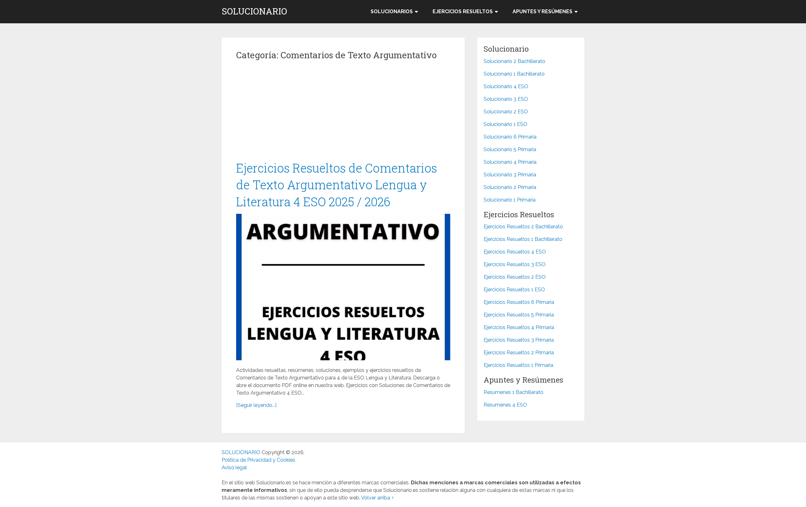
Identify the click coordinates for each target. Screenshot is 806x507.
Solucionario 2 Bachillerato (514, 61)
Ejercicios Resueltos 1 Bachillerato (523, 239)
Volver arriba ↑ (377, 498)
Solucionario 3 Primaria (510, 175)
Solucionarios (392, 11)
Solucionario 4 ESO (506, 86)
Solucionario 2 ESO (506, 112)
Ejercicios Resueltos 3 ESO (515, 264)
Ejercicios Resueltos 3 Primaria (519, 340)
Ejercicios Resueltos (463, 11)
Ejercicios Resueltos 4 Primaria (519, 327)
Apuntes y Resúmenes (542, 11)
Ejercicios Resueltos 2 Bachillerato (523, 227)
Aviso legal (234, 467)
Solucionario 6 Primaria (510, 137)
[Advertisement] (343, 113)
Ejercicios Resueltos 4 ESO (515, 252)
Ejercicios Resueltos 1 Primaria (518, 365)
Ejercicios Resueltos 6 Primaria (519, 302)
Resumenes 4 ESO (505, 405)
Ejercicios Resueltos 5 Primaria (519, 315)
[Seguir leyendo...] (256, 405)
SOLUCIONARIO (254, 11)
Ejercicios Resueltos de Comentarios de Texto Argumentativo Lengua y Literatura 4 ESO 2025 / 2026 (336, 184)
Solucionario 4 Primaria (510, 162)
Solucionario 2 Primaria (510, 187)
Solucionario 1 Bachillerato (514, 74)
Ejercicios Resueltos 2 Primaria (519, 353)
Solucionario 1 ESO (505, 124)
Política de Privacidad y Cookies (258, 460)
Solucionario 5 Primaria (510, 149)
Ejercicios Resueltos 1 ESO (514, 290)
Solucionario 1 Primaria (510, 200)
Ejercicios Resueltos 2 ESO (515, 277)
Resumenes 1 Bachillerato (513, 392)
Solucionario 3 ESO (506, 99)
